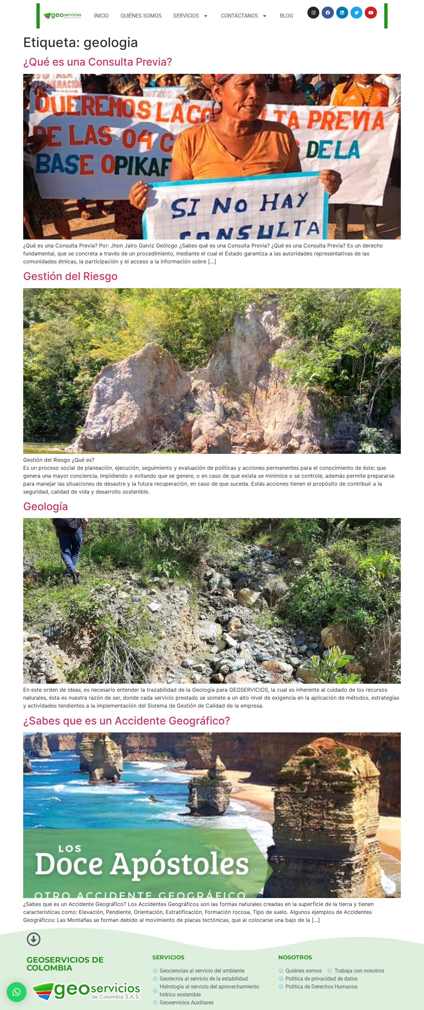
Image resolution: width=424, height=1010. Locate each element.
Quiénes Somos (141, 16)
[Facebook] (328, 13)
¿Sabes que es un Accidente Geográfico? (126, 720)
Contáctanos (239, 16)
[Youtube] (371, 13)
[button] (16, 992)
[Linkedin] (342, 13)
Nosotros (295, 957)
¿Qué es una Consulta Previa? (97, 61)
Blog (286, 16)
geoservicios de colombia (65, 964)
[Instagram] (313, 13)
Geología (45, 506)
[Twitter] (356, 13)
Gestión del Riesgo (70, 276)
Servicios (186, 16)
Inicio (101, 16)
